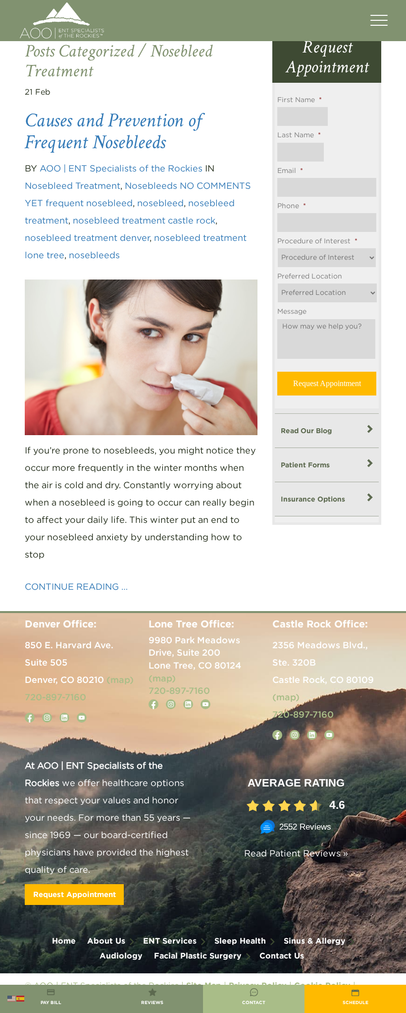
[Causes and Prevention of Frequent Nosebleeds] (141, 357)
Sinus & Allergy (315, 940)
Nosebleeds (151, 186)
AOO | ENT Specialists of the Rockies (121, 169)
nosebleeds (94, 256)
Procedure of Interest (317, 241)
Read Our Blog (306, 430)
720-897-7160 (55, 697)
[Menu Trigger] (379, 21)
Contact (253, 1002)
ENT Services (170, 940)
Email (290, 171)
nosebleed (160, 204)
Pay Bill (51, 1002)
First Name (299, 100)
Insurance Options (313, 499)
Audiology (121, 955)
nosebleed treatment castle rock (144, 221)
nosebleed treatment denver (87, 238)
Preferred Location (309, 277)
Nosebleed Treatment (72, 186)
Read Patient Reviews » (296, 854)
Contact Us (281, 955)
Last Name (299, 135)
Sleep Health (240, 940)
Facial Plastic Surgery (198, 955)
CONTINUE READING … (76, 587)
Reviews (152, 1002)
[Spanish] (20, 998)
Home (64, 940)
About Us (106, 940)
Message (291, 312)
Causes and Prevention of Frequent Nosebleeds (113, 131)
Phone (291, 206)
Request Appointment (74, 894)
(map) (120, 679)
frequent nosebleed (89, 204)
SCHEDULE (355, 1002)
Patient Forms (305, 464)
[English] (11, 998)
